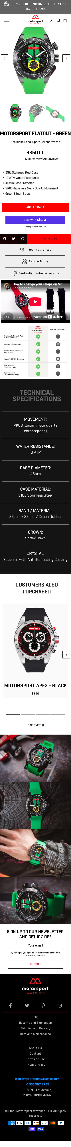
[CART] (65, 19)
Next (66, 58)
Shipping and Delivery (35, 1028)
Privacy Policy (35, 1065)
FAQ (35, 1017)
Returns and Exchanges (35, 1022)
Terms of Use (35, 1059)
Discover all (37, 725)
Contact (35, 1053)
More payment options (35, 227)
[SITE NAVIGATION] (7, 20)
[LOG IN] (51, 19)
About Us (35, 1048)
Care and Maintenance (35, 1034)
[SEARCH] (58, 19)
